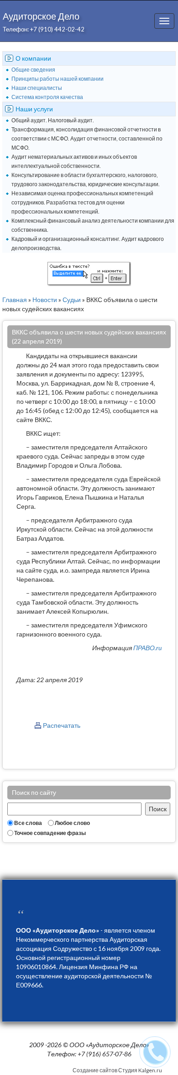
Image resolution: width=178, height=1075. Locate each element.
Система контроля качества (47, 97)
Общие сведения (33, 69)
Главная (14, 299)
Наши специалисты (36, 87)
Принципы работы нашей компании (57, 78)
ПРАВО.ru (147, 648)
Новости (44, 299)
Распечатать (61, 725)
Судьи (72, 299)
